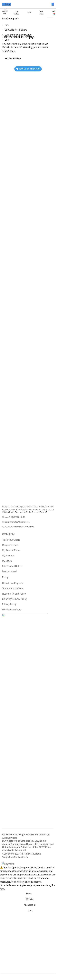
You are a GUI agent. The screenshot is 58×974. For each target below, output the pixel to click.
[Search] (52, 4)
